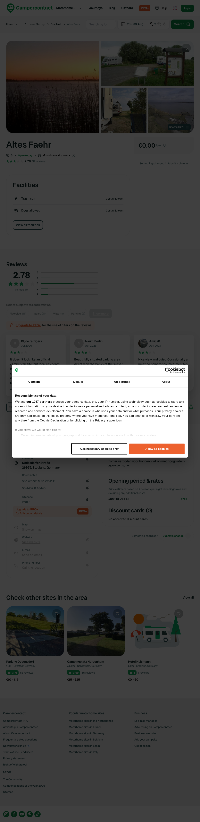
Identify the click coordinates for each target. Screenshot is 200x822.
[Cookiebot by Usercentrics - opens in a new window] (168, 370)
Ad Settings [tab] (122, 381)
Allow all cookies (157, 448)
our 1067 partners (39, 401)
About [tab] (166, 381)
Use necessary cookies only (99, 448)
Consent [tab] (34, 381)
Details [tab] (78, 381)
